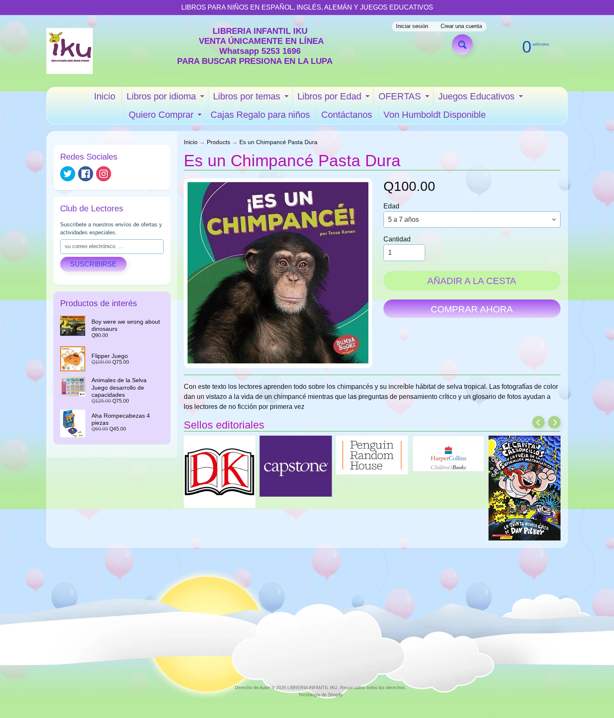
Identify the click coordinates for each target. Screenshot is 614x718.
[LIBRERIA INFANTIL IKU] (69, 51)
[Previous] (538, 422)
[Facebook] (85, 173)
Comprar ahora (472, 309)
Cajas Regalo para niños (260, 114)
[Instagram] (103, 173)
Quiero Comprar (166, 116)
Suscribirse (93, 264)
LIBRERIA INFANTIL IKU (312, 687)
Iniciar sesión (412, 26)
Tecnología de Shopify (320, 694)
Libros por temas (252, 98)
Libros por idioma (166, 98)
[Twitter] (67, 173)
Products (218, 142)
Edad (391, 206)
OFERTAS (404, 98)
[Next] (554, 422)
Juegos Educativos (481, 98)
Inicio (104, 96)
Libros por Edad (334, 98)
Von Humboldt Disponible (434, 114)
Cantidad (397, 239)
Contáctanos (346, 114)
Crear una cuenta (461, 26)
